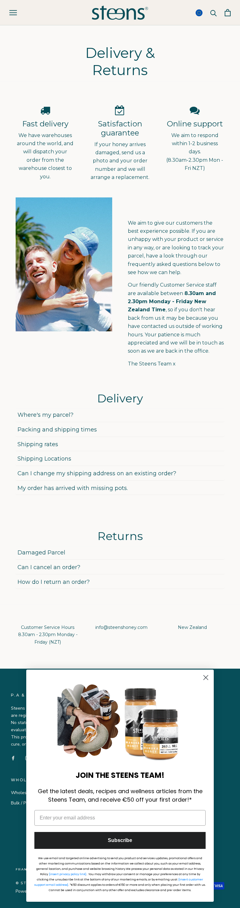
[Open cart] (228, 12)
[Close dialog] (205, 677)
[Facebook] (13, 757)
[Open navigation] (13, 12)
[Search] (213, 12)
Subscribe (120, 840)
